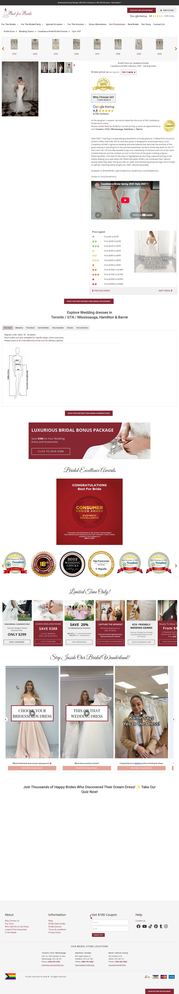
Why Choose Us (12, 898)
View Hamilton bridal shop (84, 943)
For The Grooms (76, 24)
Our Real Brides (43, 328)
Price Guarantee (58, 328)
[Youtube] (144, 905)
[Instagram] (166, 905)
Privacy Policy (54, 910)
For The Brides (8, 24)
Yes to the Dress (82, 328)
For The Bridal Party (31, 24)
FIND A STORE (168, 10)
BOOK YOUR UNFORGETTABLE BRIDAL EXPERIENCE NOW (89, 413)
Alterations (19, 328)
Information (8, 328)
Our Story (146, 24)
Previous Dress (102, 291)
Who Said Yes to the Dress (17, 904)
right (75, 65)
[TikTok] (150, 905)
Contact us (140, 898)
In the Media (10, 910)
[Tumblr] (161, 905)
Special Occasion (54, 24)
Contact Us (159, 24)
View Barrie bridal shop (117, 943)
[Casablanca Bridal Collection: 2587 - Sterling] (44, 67)
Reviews (70, 328)
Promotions (30, 328)
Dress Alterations (97, 24)
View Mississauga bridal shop (53, 943)
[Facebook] (138, 905)
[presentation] (3, 48)
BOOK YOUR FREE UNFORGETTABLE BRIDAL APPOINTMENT (89, 301)
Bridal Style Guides (56, 901)
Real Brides (133, 24)
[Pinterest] (156, 905)
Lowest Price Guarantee (16, 907)
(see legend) (113, 72)
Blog (50, 898)
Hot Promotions (117, 24)
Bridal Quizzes (54, 904)
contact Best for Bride (108, 126)
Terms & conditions (57, 907)
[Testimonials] (154, 16)
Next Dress (164, 291)
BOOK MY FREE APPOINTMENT (141, 10)
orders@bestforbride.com (33, 340)
